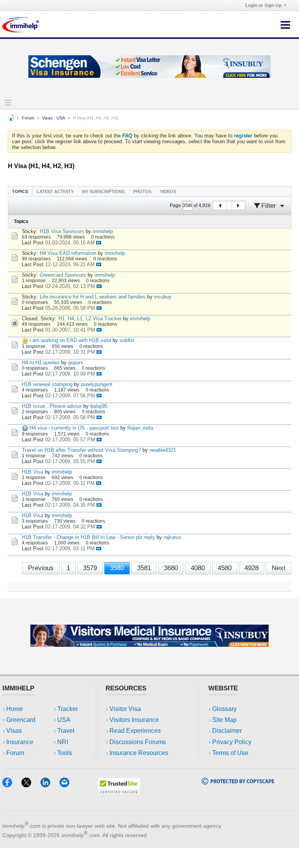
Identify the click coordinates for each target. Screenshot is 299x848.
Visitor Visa (125, 709)
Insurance (19, 742)
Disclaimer (227, 730)
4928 (251, 568)
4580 (225, 568)
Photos (142, 191)
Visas (14, 730)
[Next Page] (238, 205)
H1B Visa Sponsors (62, 231)
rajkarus (172, 537)
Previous (41, 568)
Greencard (20, 719)
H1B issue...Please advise (52, 406)
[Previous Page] (220, 205)
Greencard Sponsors (63, 275)
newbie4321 (163, 450)
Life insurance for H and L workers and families (93, 297)
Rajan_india (140, 428)
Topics (20, 191)
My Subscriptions (103, 191)
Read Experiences (135, 730)
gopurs (75, 362)
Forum (28, 118)
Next (278, 568)
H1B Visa (32, 472)
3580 (117, 568)
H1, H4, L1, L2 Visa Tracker (89, 318)
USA (63, 719)
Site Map (224, 719)
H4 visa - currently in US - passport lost (74, 428)
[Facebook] (11, 785)
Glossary (224, 709)
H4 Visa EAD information (68, 253)
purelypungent (97, 384)
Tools (64, 753)
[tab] (20, 191)
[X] (30, 785)
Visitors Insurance (134, 719)
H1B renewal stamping (47, 384)
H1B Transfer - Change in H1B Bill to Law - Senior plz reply (88, 537)
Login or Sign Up (263, 5)
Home (14, 709)
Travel (65, 730)
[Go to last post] (98, 242)
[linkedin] (50, 785)
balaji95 (98, 406)
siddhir (127, 340)
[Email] (68, 785)
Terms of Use (230, 753)
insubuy (163, 297)
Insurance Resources (138, 753)
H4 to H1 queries (41, 362)
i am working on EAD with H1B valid (70, 340)
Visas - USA (53, 118)
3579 (90, 568)
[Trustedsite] (119, 793)
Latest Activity (55, 191)
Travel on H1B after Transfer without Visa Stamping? (81, 450)
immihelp (103, 231)
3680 (171, 568)
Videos (168, 191)
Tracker (67, 709)
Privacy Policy (232, 742)
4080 (198, 568)
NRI (62, 742)
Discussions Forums (137, 742)
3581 (144, 568)
